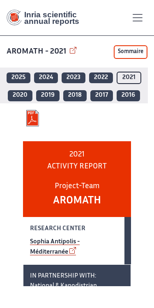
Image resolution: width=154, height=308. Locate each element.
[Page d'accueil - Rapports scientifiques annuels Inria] (46, 17)
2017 (101, 95)
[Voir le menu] (137, 17)
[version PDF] (33, 118)
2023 (73, 77)
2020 (20, 95)
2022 (101, 77)
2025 (18, 77)
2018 (75, 95)
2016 (128, 95)
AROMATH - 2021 (37, 51)
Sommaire (130, 51)
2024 (46, 77)
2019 (48, 95)
